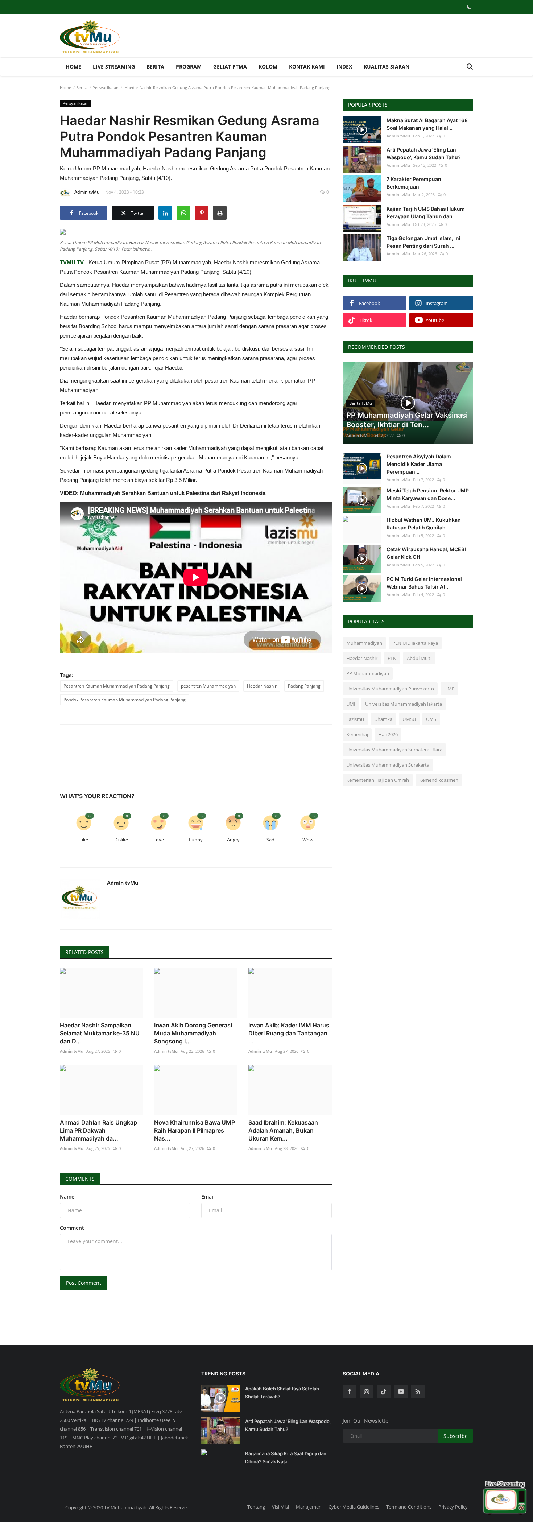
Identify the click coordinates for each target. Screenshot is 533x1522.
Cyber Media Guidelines (354, 1507)
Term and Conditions (408, 1507)
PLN (392, 658)
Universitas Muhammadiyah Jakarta (403, 704)
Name (67, 1196)
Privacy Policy (453, 1507)
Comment (72, 1227)
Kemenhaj (357, 734)
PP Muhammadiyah (367, 673)
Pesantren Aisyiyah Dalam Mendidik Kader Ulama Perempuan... (419, 464)
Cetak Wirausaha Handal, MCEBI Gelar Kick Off (426, 553)
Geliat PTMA (230, 66)
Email (208, 1196)
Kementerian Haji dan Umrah (377, 780)
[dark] (469, 6)
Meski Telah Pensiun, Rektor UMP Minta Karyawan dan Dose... (428, 494)
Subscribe (455, 1435)
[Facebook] (349, 1391)
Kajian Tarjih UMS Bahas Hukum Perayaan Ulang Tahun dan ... (426, 212)
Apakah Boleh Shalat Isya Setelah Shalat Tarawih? (282, 1392)
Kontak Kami (307, 66)
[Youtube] (401, 1391)
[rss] (418, 1391)
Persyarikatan (105, 87)
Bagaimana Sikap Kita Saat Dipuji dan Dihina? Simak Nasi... (285, 1457)
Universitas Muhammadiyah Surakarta (387, 765)
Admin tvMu (87, 192)
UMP (449, 688)
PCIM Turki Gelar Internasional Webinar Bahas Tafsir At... (424, 583)
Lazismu (355, 719)
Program (189, 66)
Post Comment (83, 1282)
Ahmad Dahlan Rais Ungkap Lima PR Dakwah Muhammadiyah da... (98, 1130)
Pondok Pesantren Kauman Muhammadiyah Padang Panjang (124, 700)
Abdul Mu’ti (419, 658)
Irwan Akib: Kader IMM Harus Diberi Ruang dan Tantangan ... (288, 1033)
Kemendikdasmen (438, 780)
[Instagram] (366, 1391)
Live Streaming (114, 66)
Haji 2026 (388, 734)
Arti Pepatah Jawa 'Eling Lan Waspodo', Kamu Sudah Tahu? (424, 153)
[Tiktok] (384, 1391)
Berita (155, 66)
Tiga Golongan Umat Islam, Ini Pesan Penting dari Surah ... (423, 242)
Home (73, 66)
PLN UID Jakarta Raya (415, 643)
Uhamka (383, 719)
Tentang (256, 1507)
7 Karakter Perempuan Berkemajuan (414, 183)
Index (344, 66)
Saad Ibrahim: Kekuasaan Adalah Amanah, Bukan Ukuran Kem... (283, 1130)
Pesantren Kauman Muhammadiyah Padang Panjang (116, 686)
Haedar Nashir (262, 686)
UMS (431, 719)
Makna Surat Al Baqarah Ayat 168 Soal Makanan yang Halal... (427, 124)
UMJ (350, 704)
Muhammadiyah (364, 643)
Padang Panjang (304, 686)
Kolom (268, 66)
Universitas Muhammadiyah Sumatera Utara (394, 749)
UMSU (409, 719)
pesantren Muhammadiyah (208, 686)
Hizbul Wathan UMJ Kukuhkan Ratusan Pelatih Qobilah (424, 524)
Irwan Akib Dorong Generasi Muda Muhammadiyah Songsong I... (193, 1033)
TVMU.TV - (73, 262)
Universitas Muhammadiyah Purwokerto (390, 688)
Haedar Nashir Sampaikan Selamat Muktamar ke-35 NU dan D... (100, 1033)
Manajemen (309, 1507)
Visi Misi (280, 1507)
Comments (80, 1178)
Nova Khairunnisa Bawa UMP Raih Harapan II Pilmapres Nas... (194, 1130)
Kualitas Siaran (386, 66)
